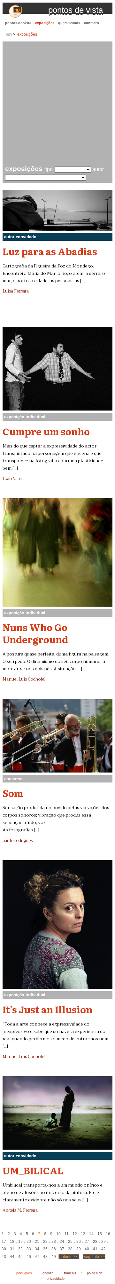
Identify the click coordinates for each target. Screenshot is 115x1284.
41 (95, 1249)
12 (75, 1234)
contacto (91, 23)
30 (4, 1249)
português (24, 1273)
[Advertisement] (57, 104)
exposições (44, 23)
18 (12, 1241)
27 (87, 1241)
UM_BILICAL (33, 1170)
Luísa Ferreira (16, 291)
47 (37, 1256)
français (70, 1273)
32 (20, 1249)
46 (29, 1256)
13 (83, 1234)
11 (67, 1234)
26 (78, 1241)
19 (20, 1241)
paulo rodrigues (18, 840)
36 (53, 1249)
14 (91, 1234)
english (47, 1273)
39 (78, 1249)
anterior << (68, 1256)
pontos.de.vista (18, 23)
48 (45, 1256)
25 (70, 1241)
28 (95, 1241)
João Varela (14, 478)
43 (4, 1256)
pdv (9, 34)
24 (62, 1241)
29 (103, 1241)
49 (53, 1256)
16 (108, 1234)
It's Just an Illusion (47, 1009)
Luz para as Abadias (50, 251)
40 (87, 1249)
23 (53, 1241)
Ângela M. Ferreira (20, 1210)
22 (45, 1241)
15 (99, 1234)
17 (4, 1241)
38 (70, 1249)
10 (58, 1234)
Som (13, 793)
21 (37, 1241)
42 (103, 1249)
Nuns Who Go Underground (35, 633)
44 (12, 1256)
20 (29, 1241)
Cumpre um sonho (46, 431)
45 (20, 1256)
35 (45, 1249)
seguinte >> (94, 1256)
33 (29, 1249)
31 (12, 1249)
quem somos (69, 23)
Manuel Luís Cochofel (24, 679)
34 (37, 1249)
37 (62, 1249)
